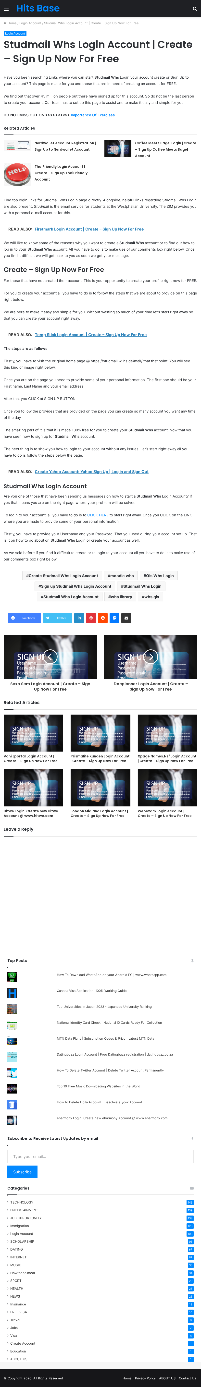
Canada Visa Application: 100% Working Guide (92, 991)
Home (12, 23)
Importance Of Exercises (93, 115)
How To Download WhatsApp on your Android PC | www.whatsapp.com (111, 975)
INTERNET (18, 1257)
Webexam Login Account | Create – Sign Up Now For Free (165, 813)
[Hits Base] (38, 8)
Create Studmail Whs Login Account (63, 575)
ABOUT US (18, 1359)
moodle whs (122, 575)
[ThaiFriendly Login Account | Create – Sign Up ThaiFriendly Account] (17, 174)
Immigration (19, 1226)
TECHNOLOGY (21, 1202)
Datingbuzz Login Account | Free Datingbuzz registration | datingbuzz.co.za (115, 1054)
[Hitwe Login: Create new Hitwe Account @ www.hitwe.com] (33, 787)
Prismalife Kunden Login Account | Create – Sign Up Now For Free (100, 758)
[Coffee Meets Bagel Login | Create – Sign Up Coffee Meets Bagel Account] (117, 148)
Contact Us (187, 1378)
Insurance (18, 1304)
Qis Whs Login (160, 575)
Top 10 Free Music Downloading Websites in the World (98, 1086)
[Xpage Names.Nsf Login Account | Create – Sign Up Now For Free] (167, 733)
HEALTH (16, 1288)
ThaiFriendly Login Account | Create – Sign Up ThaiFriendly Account (61, 173)
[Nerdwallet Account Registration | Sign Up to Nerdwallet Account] (17, 145)
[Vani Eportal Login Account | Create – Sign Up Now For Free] (33, 733)
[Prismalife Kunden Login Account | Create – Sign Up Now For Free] (100, 733)
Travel (15, 1320)
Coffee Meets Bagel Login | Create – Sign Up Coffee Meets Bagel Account (165, 149)
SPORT (16, 1281)
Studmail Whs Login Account (71, 596)
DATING (16, 1249)
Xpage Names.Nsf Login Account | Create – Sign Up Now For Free (167, 758)
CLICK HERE (98, 515)
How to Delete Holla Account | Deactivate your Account (99, 1102)
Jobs (14, 1328)
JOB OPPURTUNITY (26, 1218)
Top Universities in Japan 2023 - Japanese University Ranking (104, 1007)
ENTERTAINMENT (24, 1210)
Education (18, 1351)
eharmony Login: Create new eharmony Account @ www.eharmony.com (112, 1118)
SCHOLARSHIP (22, 1241)
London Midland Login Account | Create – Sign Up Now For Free (99, 813)
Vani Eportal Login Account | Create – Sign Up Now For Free (31, 758)
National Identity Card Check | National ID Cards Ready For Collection (109, 1022)
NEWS (15, 1296)
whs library (121, 596)
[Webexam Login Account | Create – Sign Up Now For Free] (167, 787)
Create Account (22, 1343)
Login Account (30, 23)
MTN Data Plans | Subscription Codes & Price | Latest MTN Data (105, 1038)
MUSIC (15, 1265)
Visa (13, 1336)
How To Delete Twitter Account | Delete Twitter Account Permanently (110, 1070)
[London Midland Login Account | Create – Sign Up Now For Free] (100, 787)
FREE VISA (18, 1312)
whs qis (151, 596)
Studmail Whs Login (143, 586)
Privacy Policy (145, 1378)
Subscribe (22, 1171)
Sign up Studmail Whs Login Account (76, 586)
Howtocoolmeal (22, 1273)
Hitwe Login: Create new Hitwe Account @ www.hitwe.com (31, 813)
